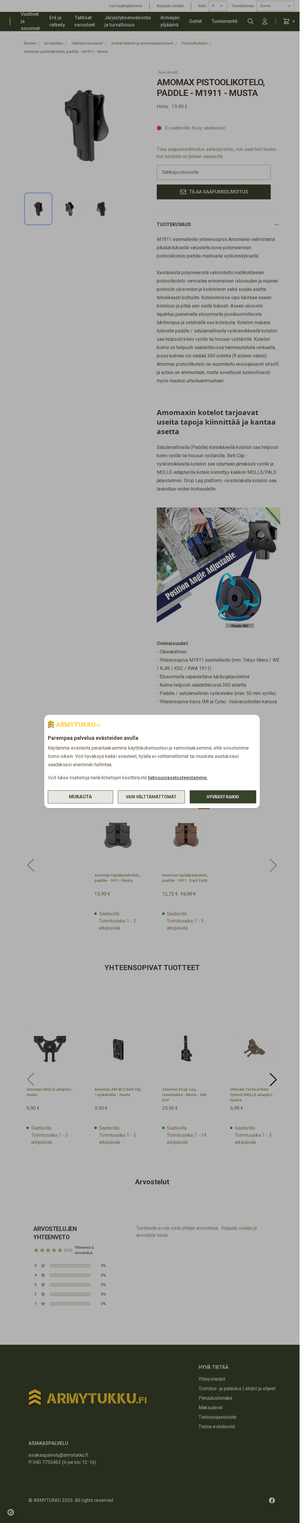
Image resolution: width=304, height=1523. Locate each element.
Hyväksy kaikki (223, 796)
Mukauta (80, 797)
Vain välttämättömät (151, 796)
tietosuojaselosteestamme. (178, 778)
